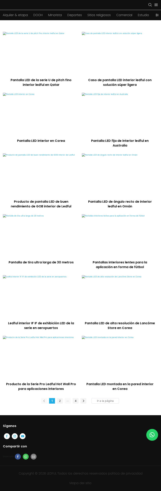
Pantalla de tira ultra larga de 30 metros (41, 262)
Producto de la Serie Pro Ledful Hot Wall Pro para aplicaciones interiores (41, 386)
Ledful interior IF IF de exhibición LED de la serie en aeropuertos (41, 325)
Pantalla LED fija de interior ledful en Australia (120, 143)
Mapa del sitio (80, 483)
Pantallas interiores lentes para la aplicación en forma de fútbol (120, 264)
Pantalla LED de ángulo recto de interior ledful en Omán (120, 204)
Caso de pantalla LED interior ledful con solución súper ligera (120, 82)
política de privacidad (125, 473)
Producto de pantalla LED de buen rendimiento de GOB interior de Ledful (41, 204)
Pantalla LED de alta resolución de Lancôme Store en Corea (120, 325)
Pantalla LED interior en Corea (41, 140)
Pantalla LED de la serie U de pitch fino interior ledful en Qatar (41, 82)
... (68, 400)
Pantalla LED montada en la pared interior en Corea (120, 386)
